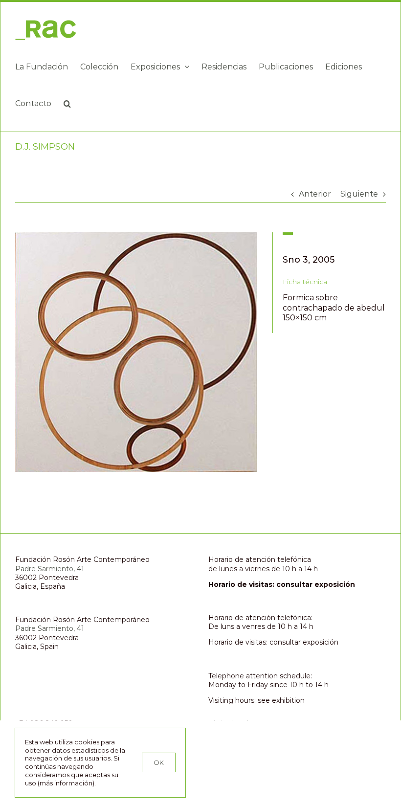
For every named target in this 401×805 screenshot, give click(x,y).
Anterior (315, 194)
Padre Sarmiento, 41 (49, 568)
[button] (67, 103)
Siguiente (359, 194)
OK (159, 762)
